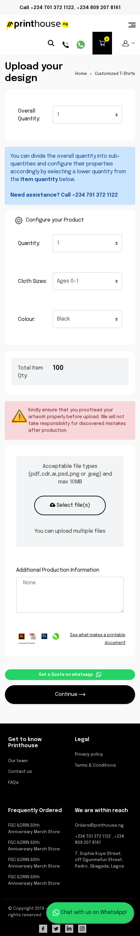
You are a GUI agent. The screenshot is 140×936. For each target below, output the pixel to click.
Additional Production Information (57, 570)
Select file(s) (72, 505)
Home (81, 74)
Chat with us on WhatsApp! (93, 912)
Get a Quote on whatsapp (66, 675)
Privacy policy (89, 754)
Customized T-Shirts (114, 74)
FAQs (13, 783)
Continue (67, 694)
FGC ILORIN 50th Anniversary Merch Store (34, 828)
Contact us (20, 772)
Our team (18, 761)
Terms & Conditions (95, 765)
